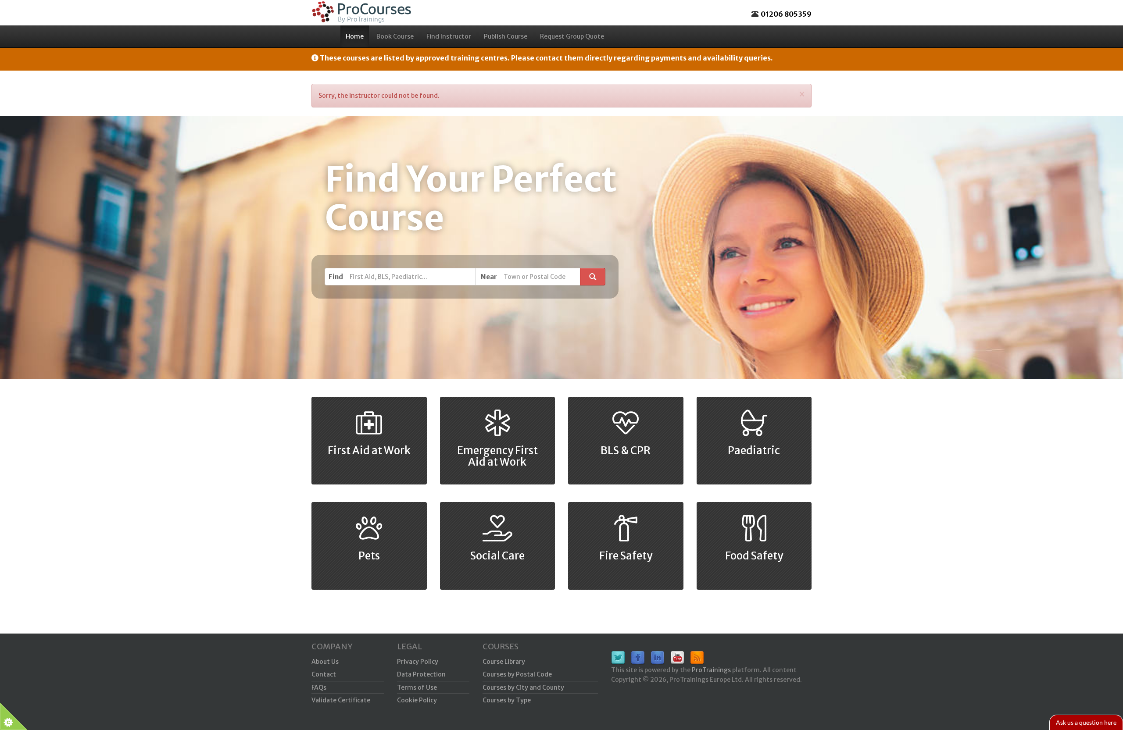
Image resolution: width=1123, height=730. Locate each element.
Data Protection (421, 674)
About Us (325, 662)
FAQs (318, 687)
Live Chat (1086, 722)
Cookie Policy (417, 700)
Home (355, 36)
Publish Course (505, 36)
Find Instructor (448, 36)
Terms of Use (417, 687)
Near (489, 277)
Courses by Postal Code (517, 674)
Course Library (504, 662)
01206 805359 (786, 14)
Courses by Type (507, 700)
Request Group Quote (572, 36)
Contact (323, 674)
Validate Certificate (340, 700)
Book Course (395, 36)
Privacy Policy (417, 662)
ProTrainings (711, 670)
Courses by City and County (523, 687)
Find (336, 277)
